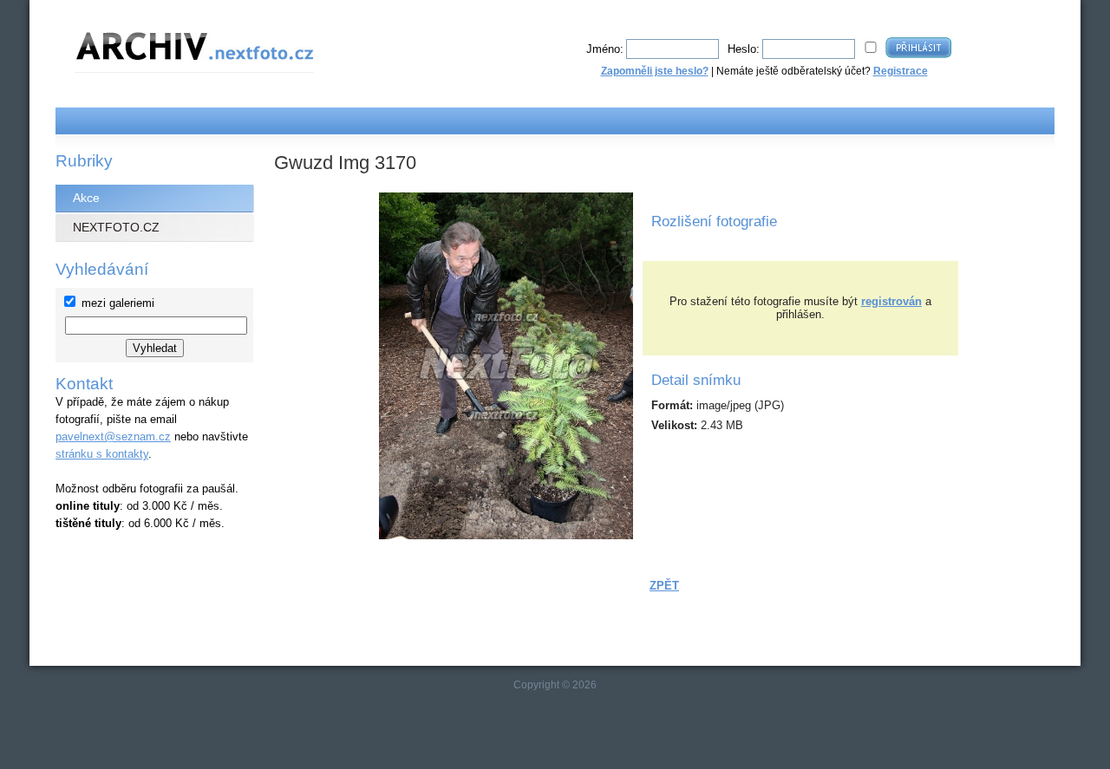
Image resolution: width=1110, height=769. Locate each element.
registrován (891, 301)
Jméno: (605, 48)
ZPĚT (664, 585)
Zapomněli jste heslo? (654, 71)
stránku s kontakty (102, 453)
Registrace (900, 71)
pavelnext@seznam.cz (113, 436)
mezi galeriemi (118, 303)
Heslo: (744, 48)
